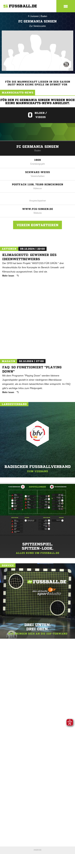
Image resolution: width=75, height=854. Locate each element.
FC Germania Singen (37, 146)
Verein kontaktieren (37, 225)
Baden (44, 16)
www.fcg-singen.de (37, 209)
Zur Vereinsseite (37, 26)
